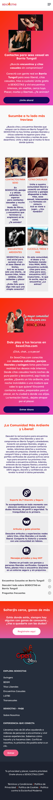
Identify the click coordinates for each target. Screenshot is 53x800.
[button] (26, 580)
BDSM (6, 682)
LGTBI (6, 695)
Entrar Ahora (27, 409)
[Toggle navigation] (49, 4)
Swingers (8, 677)
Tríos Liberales (10, 686)
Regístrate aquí (26, 631)
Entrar (10, 753)
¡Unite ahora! (26, 100)
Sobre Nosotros (11, 715)
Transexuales (10, 700)
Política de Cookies (28, 787)
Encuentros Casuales (14, 691)
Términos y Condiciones (20, 784)
